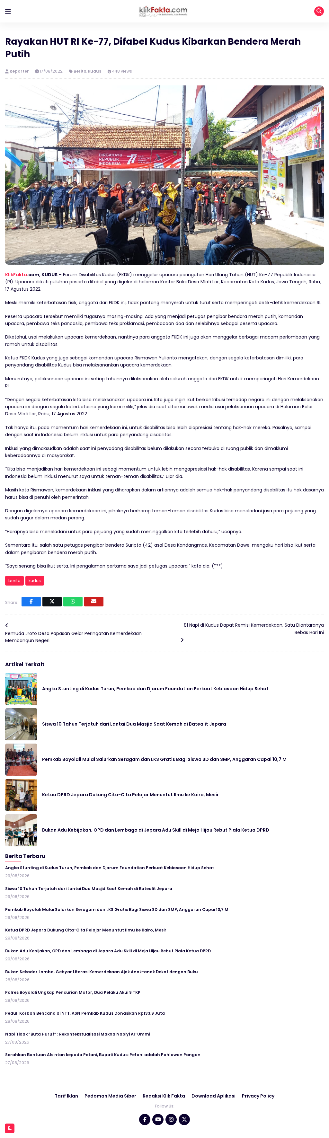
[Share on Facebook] (31, 601)
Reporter (20, 71)
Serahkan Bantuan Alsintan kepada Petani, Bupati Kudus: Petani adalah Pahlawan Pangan (102, 1054)
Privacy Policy (258, 1096)
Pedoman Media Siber (110, 1096)
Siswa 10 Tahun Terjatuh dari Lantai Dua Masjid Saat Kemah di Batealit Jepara (134, 724)
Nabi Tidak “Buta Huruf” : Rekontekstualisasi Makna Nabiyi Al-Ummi (77, 1034)
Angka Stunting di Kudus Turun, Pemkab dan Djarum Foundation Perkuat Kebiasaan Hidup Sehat (155, 688)
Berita (80, 71)
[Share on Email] (93, 601)
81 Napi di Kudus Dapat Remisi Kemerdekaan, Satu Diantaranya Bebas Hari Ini (254, 628)
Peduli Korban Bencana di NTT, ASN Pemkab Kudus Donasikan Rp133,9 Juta (85, 1013)
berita (14, 580)
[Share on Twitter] (52, 601)
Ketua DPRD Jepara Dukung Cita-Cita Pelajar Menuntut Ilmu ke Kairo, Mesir (130, 794)
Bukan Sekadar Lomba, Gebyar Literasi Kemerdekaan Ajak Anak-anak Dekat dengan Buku (101, 972)
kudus (94, 71)
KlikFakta (16, 274)
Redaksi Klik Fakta (164, 1096)
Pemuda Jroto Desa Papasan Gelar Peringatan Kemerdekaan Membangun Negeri (73, 637)
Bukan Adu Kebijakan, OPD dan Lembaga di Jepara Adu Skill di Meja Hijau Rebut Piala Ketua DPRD (155, 830)
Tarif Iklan (66, 1096)
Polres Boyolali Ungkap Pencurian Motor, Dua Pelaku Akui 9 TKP (72, 992)
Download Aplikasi (213, 1096)
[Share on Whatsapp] (73, 601)
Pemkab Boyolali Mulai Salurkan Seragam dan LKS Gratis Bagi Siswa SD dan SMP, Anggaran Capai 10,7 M (164, 759)
